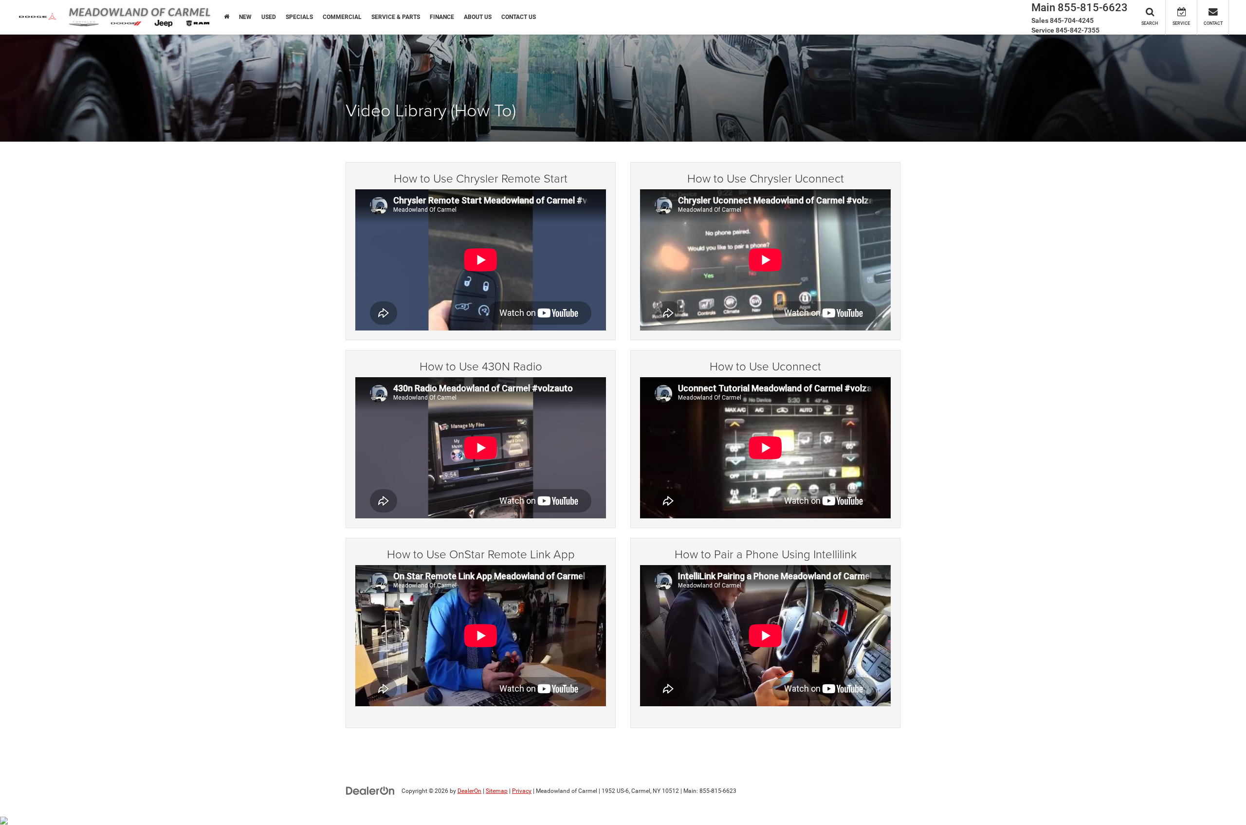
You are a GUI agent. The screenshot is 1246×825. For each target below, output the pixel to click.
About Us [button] (478, 17)
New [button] (245, 17)
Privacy (521, 791)
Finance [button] (442, 17)
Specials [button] (299, 17)
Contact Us (518, 17)
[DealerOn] (370, 790)
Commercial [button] (342, 17)
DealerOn (469, 791)
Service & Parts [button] (395, 17)
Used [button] (268, 17)
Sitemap (497, 791)
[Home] (226, 17)
